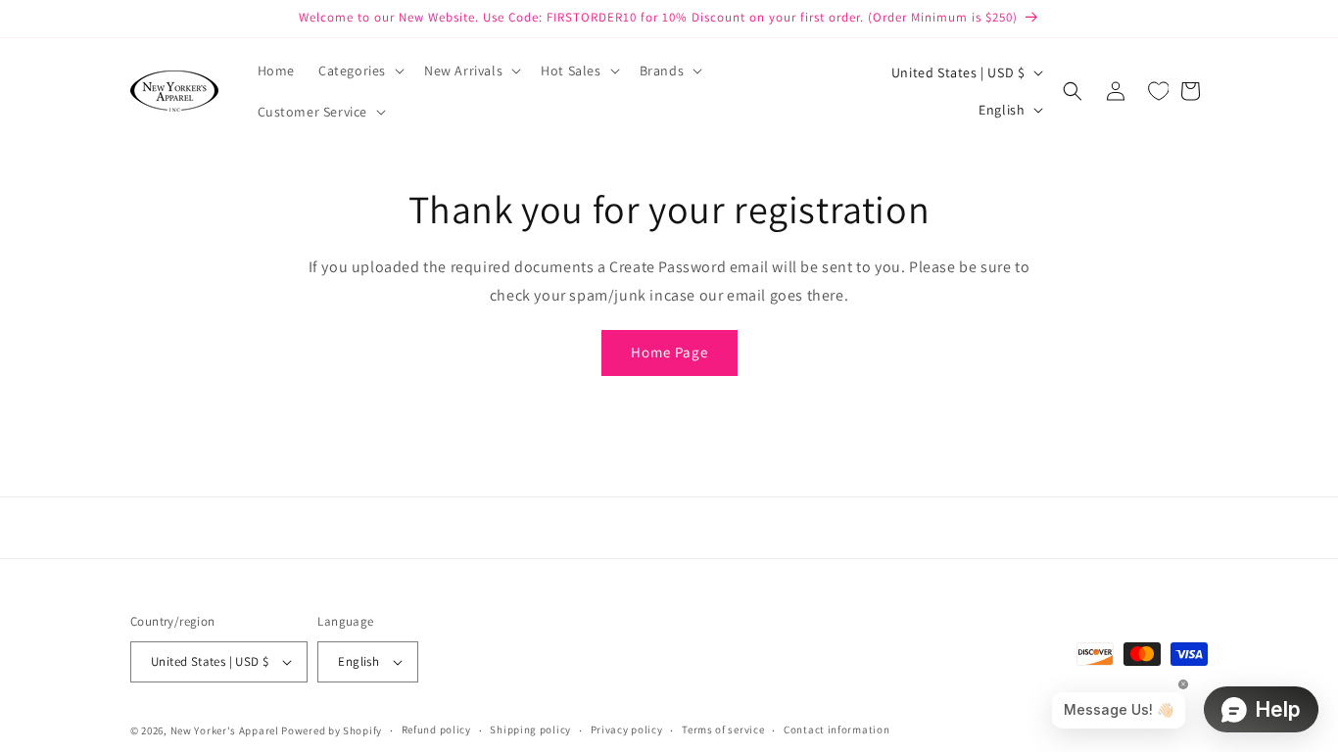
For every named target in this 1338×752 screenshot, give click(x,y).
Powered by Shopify (331, 730)
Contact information (836, 729)
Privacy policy (627, 729)
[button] (359, 70)
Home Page (669, 352)
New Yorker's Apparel (224, 730)
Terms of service (723, 729)
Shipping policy (530, 729)
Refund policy (436, 729)
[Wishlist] (1158, 91)
